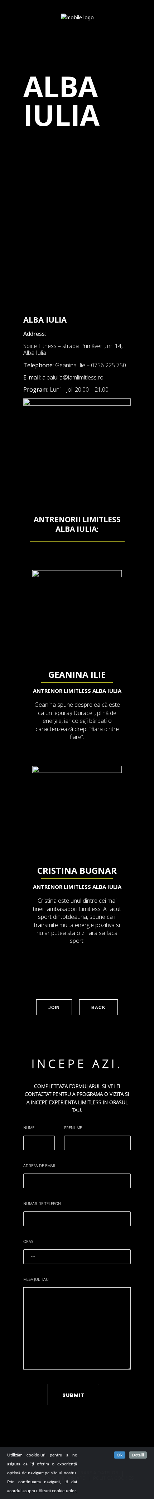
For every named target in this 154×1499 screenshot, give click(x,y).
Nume (28, 1127)
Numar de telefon (42, 1203)
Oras (28, 1241)
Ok (119, 1455)
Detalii (138, 1455)
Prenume (73, 1127)
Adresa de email (39, 1165)
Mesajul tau (36, 1279)
